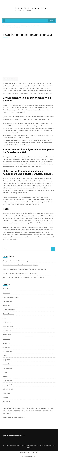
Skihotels (5, 372)
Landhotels (6, 343)
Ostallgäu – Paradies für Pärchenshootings (16, 261)
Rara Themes (43, 445)
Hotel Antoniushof (9, 135)
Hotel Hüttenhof (9, 123)
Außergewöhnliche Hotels (10, 297)
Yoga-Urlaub (6, 401)
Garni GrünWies (9, 128)
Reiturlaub (6, 364)
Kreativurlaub (7, 334)
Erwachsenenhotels (9, 309)
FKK (4, 318)
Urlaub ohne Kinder (9, 389)
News (4, 355)
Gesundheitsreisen (8, 326)
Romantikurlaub (7, 368)
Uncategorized (7, 385)
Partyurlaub (6, 360)
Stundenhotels (7, 380)
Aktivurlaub (6, 293)
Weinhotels (6, 393)
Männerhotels (7, 347)
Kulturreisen (6, 339)
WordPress (28, 447)
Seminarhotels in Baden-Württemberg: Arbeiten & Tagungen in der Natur (25, 269)
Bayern (24, 218)
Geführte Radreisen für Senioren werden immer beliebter (20, 273)
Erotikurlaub (6, 305)
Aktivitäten (6, 289)
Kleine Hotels (7, 330)
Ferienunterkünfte (8, 314)
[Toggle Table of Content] (14, 79)
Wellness (5, 397)
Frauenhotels (7, 322)
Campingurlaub (7, 301)
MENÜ (52, 20)
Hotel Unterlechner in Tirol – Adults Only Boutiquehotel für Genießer (23, 277)
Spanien (5, 376)
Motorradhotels (7, 351)
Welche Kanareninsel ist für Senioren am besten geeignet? (20, 265)
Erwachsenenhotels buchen (31, 8)
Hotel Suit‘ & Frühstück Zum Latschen (15, 140)
